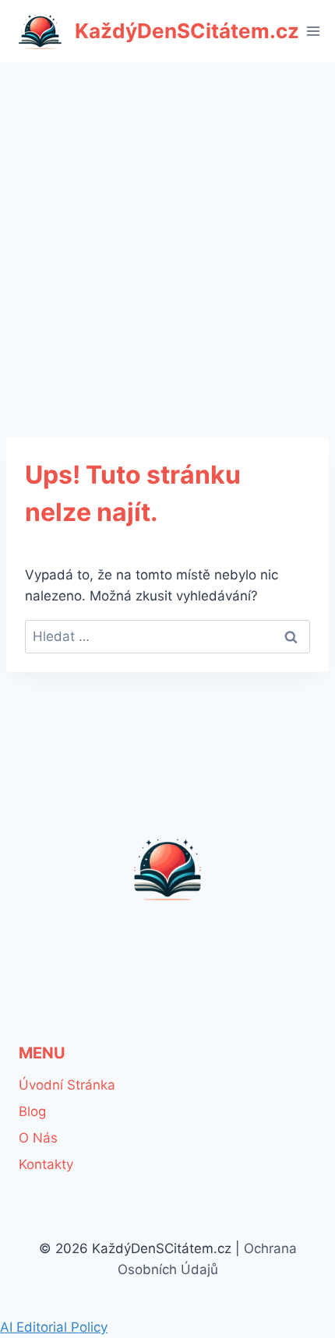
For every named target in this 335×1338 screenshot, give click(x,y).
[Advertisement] (167, 237)
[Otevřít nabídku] (313, 31)
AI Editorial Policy (54, 1327)
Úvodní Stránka (67, 1085)
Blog (32, 1111)
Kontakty (46, 1164)
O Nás (38, 1138)
